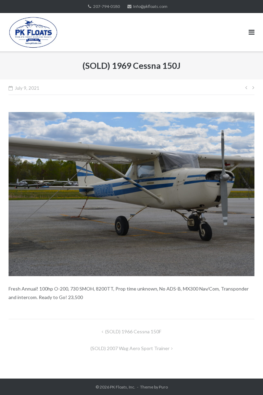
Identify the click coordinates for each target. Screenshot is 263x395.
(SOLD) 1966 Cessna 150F (133, 331)
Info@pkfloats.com (150, 6)
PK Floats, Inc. (122, 387)
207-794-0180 (106, 6)
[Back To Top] (246, 378)
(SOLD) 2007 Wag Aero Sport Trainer (130, 348)
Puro (163, 387)
